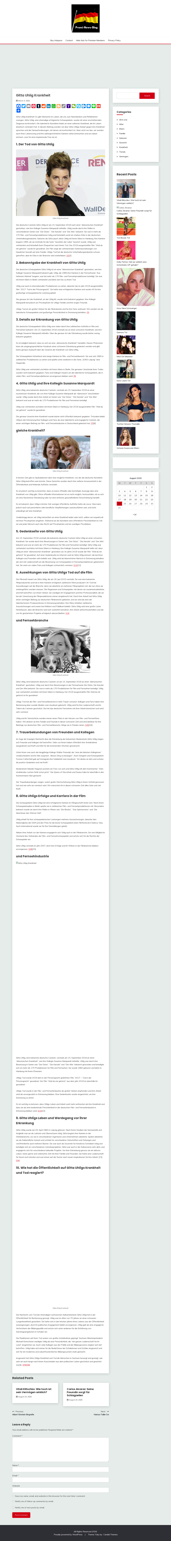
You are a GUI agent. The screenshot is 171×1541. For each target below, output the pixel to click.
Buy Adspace (56, 40)
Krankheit (123, 147)
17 (119, 499)
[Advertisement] (85, 62)
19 (130, 499)
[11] (75, 565)
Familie (122, 133)
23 (152, 499)
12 (130, 495)
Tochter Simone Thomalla (128, 424)
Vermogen (123, 156)
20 (135, 499)
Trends (122, 152)
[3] (88, 312)
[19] (30, 849)
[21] (39, 1111)
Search (147, 96)
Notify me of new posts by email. (30, 1507)
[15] (87, 725)
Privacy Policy (114, 40)
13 (135, 495)
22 (146, 499)
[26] (28, 1365)
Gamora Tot (122, 332)
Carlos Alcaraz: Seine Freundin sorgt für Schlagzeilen (80, 1392)
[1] (67, 255)
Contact (69, 40)
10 (119, 495)
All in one (123, 119)
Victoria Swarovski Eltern (128, 448)
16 (152, 495)
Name (15, 1465)
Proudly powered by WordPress (68, 1534)
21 (141, 499)
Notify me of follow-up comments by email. (34, 1501)
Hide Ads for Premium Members (90, 40)
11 (125, 495)
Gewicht (123, 142)
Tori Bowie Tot (123, 238)
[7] (92, 423)
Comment (17, 1436)
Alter (121, 124)
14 (141, 495)
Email (15, 1475)
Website (16, 1486)
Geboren (123, 138)
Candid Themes (110, 1534)
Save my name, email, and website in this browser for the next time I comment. (50, 1496)
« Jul (134, 514)
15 (146, 495)
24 (119, 503)
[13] (67, 613)
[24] (18, 1160)
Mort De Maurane (125, 356)
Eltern (121, 129)
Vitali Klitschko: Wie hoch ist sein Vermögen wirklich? (33, 1390)
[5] (74, 376)
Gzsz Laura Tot (123, 380)
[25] (24, 1365)
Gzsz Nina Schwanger (127, 308)
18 (125, 499)
